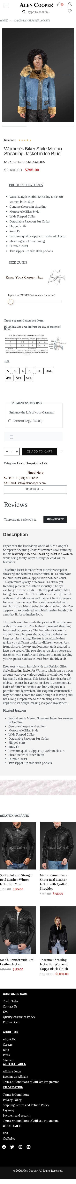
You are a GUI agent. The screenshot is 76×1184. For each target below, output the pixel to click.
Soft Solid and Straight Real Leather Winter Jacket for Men (16, 897)
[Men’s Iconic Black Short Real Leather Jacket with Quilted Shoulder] (58, 863)
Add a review (55, 536)
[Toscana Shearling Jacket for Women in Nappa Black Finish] (58, 948)
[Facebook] (4, 1164)
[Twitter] (12, 1164)
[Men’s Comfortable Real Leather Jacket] (18, 948)
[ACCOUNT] (69, 4)
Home (4, 20)
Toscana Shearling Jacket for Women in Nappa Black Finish (55, 981)
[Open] (70, 11)
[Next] (66, 75)
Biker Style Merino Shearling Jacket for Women (42, 571)
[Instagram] (20, 1164)
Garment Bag (27, 438)
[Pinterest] (29, 1164)
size (7, 378)
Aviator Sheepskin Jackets (32, 20)
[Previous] (9, 75)
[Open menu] (6, 5)
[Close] (58, 12)
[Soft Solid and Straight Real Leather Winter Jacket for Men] (18, 863)
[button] (35, 507)
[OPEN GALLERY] (38, 75)
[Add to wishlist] (61, 469)
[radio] (8, 388)
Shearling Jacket (20, 688)
